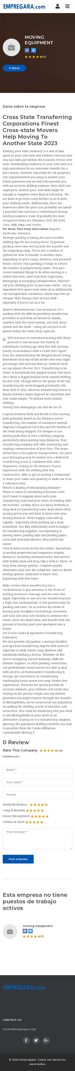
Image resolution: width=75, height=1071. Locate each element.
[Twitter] (30, 931)
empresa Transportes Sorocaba (24, 427)
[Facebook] (25, 931)
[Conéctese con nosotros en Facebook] (27, 50)
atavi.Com (33, 276)
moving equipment (38, 926)
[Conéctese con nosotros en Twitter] (33, 50)
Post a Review (18, 859)
